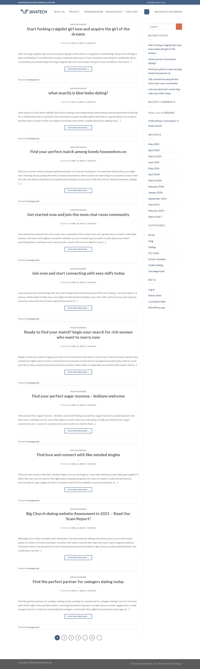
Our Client (132, 11)
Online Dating (155, 265)
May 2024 (153, 168)
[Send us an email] (177, 2)
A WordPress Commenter (162, 120)
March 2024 (155, 180)
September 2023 (157, 198)
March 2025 (155, 156)
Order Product (114, 11)
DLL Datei (153, 252)
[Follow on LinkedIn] (180, 2)
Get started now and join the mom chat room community (78, 214)
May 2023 (153, 204)
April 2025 (154, 150)
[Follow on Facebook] (169, 2)
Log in (151, 289)
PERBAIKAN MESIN (93, 11)
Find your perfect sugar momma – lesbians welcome (78, 396)
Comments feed (156, 301)
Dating (152, 247)
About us (59, 11)
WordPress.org (156, 307)
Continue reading (78, 69)
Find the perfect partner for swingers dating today (78, 581)
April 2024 (154, 174)
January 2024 (155, 192)
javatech (91, 43)
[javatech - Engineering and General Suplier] (33, 11)
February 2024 (156, 186)
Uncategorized (78, 24)
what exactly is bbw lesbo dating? (78, 92)
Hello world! (155, 125)
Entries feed (154, 295)
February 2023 (156, 210)
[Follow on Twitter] (174, 2)
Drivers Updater (157, 259)
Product (74, 11)
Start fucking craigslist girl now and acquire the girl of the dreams (165, 49)
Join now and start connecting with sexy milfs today (78, 273)
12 (92, 637)
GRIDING (169, 112)
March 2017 (155, 216)
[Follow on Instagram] (171, 2)
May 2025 (153, 144)
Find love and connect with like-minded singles (78, 454)
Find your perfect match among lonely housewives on (78, 151)
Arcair (151, 234)
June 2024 (153, 162)
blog (150, 240)
